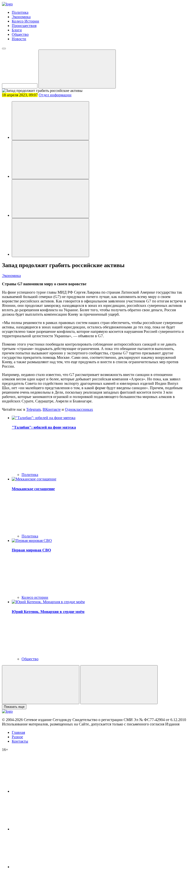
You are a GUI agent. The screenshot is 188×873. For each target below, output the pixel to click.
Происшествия (24, 26)
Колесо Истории (25, 21)
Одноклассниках (79, 409)
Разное (17, 737)
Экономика (21, 17)
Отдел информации (55, 95)
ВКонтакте (52, 409)
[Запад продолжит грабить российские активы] (50, 120)
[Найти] (77, 69)
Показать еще (14, 707)
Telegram (33, 409)
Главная (18, 732)
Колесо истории (35, 597)
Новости (19, 39)
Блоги (17, 30)
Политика (20, 12)
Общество (20, 34)
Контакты (20, 741)
